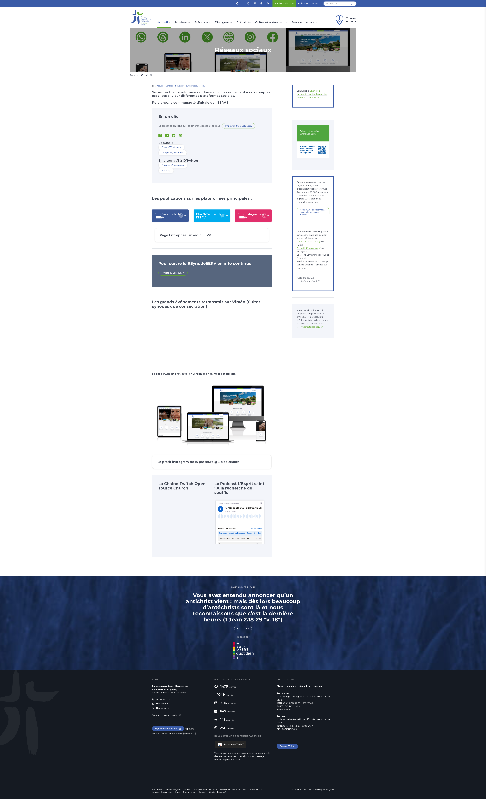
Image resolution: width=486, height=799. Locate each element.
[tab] (212, 235)
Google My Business (172, 152)
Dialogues (222, 22)
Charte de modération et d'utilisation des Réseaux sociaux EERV (312, 94)
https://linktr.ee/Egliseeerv (238, 126)
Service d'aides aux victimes (166, 733)
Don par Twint (287, 746)
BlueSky (166, 170)
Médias (187, 789)
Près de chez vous (304, 22)
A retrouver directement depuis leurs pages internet (312, 212)
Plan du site (157, 789)
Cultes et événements (271, 22)
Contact (202, 792)
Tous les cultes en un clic (165, 715)
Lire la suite (243, 628)
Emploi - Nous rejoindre (185, 792)
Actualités (243, 22)
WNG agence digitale (324, 789)
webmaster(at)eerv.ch (312, 327)
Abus (315, 3)
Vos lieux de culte (284, 3)
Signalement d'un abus (167, 728)
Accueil (162, 22)
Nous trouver (163, 708)
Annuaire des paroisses (162, 792)
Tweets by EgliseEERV (173, 273)
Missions (181, 22)
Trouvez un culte (351, 20)
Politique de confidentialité (205, 789)
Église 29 (303, 3)
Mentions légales (173, 789)
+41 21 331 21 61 (163, 699)
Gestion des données (218, 792)
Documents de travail (252, 789)
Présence (201, 22)
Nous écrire (162, 703)
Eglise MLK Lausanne (307, 248)
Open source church (307, 241)
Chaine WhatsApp (171, 147)
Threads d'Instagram (172, 165)
